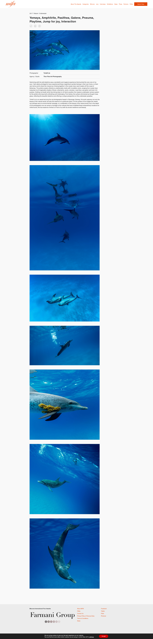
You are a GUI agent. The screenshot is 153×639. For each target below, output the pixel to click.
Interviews (103, 4)
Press (120, 4)
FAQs (131, 4)
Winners (92, 4)
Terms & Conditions (82, 618)
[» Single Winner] (11, 4)
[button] (31, 26)
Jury (97, 4)
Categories (86, 4)
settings (91, 637)
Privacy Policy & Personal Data (85, 616)
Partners (126, 4)
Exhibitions (110, 4)
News (115, 4)
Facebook (104, 608)
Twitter (103, 611)
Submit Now (140, 4)
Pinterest (103, 616)
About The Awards (76, 4)
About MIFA (80, 608)
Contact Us (80, 613)
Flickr (102, 613)
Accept (104, 636)
